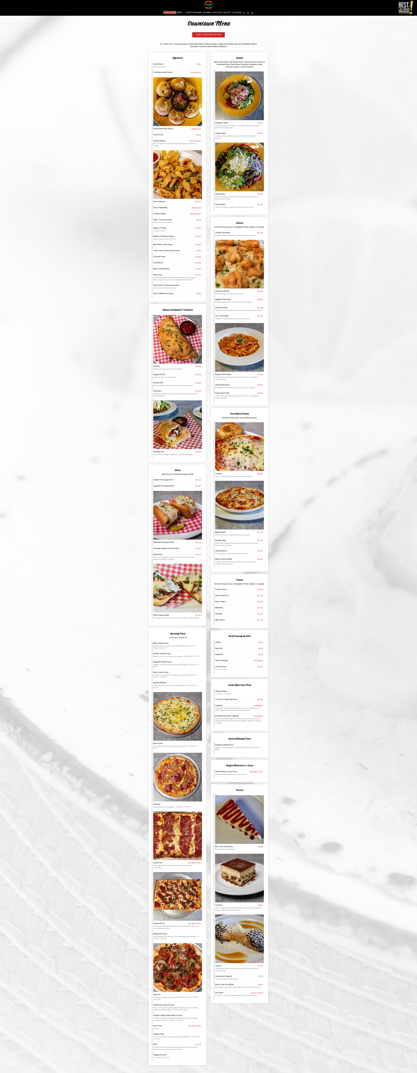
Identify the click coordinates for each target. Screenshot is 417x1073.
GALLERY (227, 12)
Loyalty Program (193, 12)
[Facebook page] (244, 13)
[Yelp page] (252, 13)
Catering (207, 12)
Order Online (170, 12)
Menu (179, 12)
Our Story (217, 12)
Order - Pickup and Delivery (206, 35)
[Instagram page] (248, 13)
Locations (237, 12)
